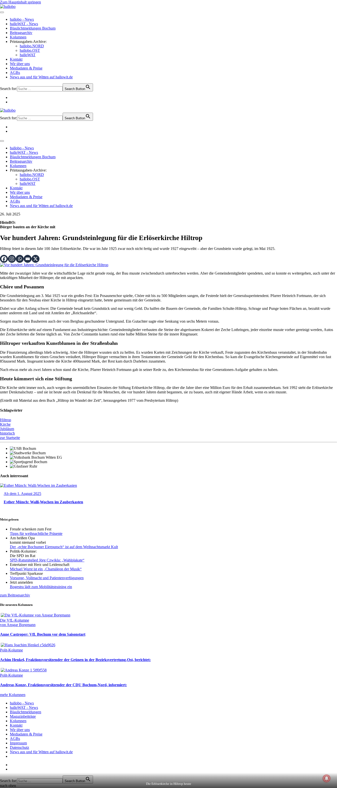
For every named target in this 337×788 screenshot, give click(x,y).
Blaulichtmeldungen (25, 712)
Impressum (18, 743)
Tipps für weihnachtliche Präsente (36, 533)
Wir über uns (20, 64)
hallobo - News (22, 19)
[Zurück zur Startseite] (8, 6)
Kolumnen (18, 37)
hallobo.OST (30, 50)
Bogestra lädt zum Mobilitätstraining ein (41, 587)
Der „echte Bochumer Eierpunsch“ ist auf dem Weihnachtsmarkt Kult (64, 547)
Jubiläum (7, 429)
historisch (7, 433)
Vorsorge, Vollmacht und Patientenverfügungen (47, 578)
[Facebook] (4, 259)
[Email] (28, 259)
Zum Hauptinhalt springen (20, 2)
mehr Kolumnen (12, 695)
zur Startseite (10, 438)
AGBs (15, 72)
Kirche (5, 424)
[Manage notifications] (327, 778)
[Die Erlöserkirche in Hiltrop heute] (54, 265)
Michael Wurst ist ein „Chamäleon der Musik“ (46, 569)
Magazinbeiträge (23, 716)
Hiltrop (5, 420)
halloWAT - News (24, 24)
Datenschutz (19, 747)
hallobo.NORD (32, 46)
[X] (35, 259)
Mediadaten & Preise (26, 68)
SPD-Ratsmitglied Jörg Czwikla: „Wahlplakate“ (47, 560)
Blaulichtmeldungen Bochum (33, 28)
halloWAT (28, 55)
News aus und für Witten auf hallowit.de (41, 77)
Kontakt (16, 59)
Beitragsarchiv (21, 33)
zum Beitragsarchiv (15, 595)
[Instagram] (12, 259)
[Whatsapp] (20, 259)
